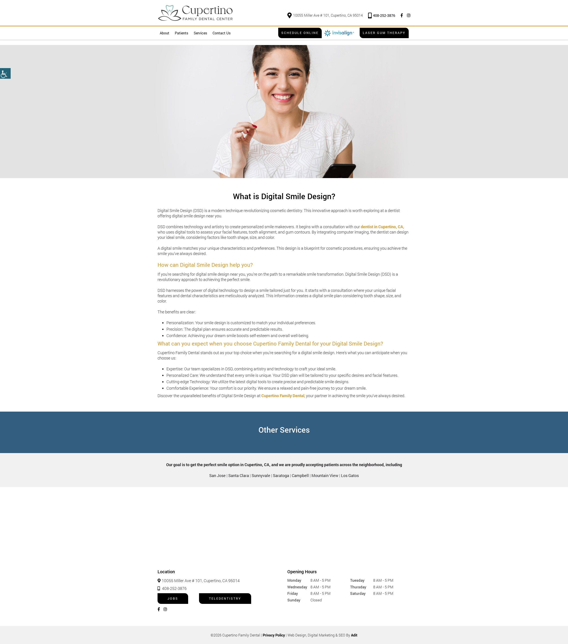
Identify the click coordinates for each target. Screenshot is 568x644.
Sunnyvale (261, 475)
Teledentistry (225, 598)
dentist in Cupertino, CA (382, 226)
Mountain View (325, 475)
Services (200, 33)
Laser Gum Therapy (384, 33)
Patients (181, 33)
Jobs (173, 598)
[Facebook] (401, 15)
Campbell (300, 475)
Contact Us (222, 33)
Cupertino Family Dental (282, 395)
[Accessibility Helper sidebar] (5, 73)
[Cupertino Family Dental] (195, 12)
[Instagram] (408, 15)
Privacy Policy (274, 635)
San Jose (217, 475)
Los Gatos (350, 475)
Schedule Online (300, 33)
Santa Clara (238, 475)
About (164, 33)
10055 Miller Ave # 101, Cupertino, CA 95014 (328, 15)
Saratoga (281, 475)
